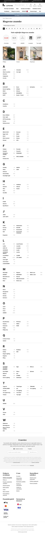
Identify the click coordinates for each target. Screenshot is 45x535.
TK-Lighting (19, 390)
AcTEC (4, 70)
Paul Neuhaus (6, 321)
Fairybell (5, 151)
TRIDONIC (32, 386)
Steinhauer (18, 377)
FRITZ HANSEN (19, 156)
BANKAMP (5, 87)
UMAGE (4, 403)
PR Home (18, 321)
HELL (4, 188)
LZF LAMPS (19, 257)
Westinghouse (6, 425)
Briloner (18, 91)
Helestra (5, 186)
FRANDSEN (19, 153)
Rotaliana (18, 349)
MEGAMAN (19, 274)
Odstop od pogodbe (7, 477)
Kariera (17, 490)
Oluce (4, 308)
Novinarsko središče (20, 481)
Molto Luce (32, 272)
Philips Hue (5, 329)
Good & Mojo (6, 173)
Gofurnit (5, 171)
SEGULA (5, 373)
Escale (17, 136)
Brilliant (18, 89)
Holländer (18, 184)
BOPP (4, 95)
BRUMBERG (19, 93)
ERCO (17, 134)
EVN (17, 140)
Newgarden (5, 291)
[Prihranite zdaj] (22, 15)
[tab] (9, 484)
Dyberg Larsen (6, 123)
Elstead (4, 140)
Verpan (4, 412)
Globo (4, 169)
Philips (4, 327)
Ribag (4, 357)
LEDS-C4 (5, 248)
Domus (4, 121)
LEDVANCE (5, 250)
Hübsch (18, 186)
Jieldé (4, 214)
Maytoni (18, 272)
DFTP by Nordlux (6, 119)
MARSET (5, 274)
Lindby (4, 257)
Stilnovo (32, 366)
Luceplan (18, 248)
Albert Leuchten (6, 72)
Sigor (17, 366)
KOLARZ (18, 227)
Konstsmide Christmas (19, 232)
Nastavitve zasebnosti (11, 524)
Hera (4, 190)
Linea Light (5, 259)
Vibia (4, 414)
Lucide (17, 250)
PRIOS (17, 323)
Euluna (18, 138)
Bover (17, 87)
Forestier (18, 149)
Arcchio (4, 78)
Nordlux (4, 295)
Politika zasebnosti (34, 481)
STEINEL (18, 375)
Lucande (18, 246)
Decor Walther (6, 115)
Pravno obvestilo (33, 483)
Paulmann (5, 325)
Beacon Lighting (6, 89)
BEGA (4, 91)
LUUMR (18, 255)
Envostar (18, 132)
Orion (4, 310)
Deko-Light (5, 117)
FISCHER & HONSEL (5, 154)
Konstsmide (19, 229)
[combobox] (21, 5)
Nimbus (4, 293)
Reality (4, 351)
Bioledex (5, 93)
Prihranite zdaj (36, 13)
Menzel (18, 276)
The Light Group (6, 392)
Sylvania (32, 371)
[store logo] (8, 5)
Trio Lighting (33, 388)
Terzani (4, 390)
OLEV (4, 306)
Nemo (4, 289)
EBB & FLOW (6, 132)
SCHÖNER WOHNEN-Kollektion (5, 368)
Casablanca (5, 104)
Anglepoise (5, 76)
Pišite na (5, 479)
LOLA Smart (5, 261)
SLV (17, 373)
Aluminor (5, 74)
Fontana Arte (6, 158)
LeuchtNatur (6, 255)
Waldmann (5, 423)
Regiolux (5, 355)
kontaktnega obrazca (16, 462)
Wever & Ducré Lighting (6, 428)
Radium (4, 349)
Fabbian (4, 149)
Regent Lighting (6, 353)
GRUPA (18, 167)
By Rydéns (32, 87)
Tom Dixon (18, 392)
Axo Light (18, 72)
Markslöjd (5, 272)
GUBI (17, 169)
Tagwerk (5, 386)
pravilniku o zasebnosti (35, 462)
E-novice (18, 476)
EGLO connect (6, 138)
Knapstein (5, 235)
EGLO (4, 136)
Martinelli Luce (6, 276)
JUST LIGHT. (6, 216)
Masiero (5, 278)
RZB (17, 351)
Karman (4, 227)
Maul (4, 280)
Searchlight (5, 371)
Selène (4, 375)
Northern (5, 297)
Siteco (17, 371)
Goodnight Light (6, 175)
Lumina (18, 252)
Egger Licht (5, 134)
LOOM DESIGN (6, 263)
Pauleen (5, 323)
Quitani (4, 340)
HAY (4, 184)
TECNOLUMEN (6, 388)
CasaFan (5, 106)
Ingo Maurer (5, 205)
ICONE (4, 201)
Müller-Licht (33, 274)
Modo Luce (19, 280)
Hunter (18, 188)
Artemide (18, 70)
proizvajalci (32, 465)
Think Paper (19, 386)
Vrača (4, 489)
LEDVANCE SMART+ (5, 253)
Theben (4, 394)
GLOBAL (5, 167)
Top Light (18, 394)
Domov (4, 18)
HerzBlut (5, 192)
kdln (4, 231)
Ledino (4, 246)
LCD (4, 244)
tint (17, 388)
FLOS (4, 156)
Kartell (4, 229)
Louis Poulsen (19, 244)
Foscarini (18, 151)
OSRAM (4, 312)
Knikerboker (19, 225)
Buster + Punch (19, 95)
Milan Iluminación (20, 278)
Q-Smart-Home (6, 338)
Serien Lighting (6, 377)
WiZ (4, 430)
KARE (4, 225)
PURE (17, 325)
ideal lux (5, 203)
